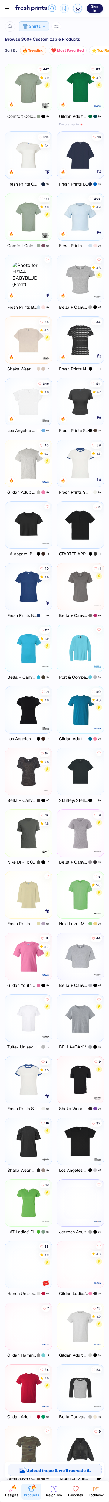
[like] (47, 260)
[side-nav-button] (8, 8)
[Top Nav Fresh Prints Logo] (31, 8)
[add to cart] (77, 8)
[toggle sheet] (56, 26)
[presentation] (54, 1470)
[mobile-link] (64, 8)
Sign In (94, 8)
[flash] (47, 85)
